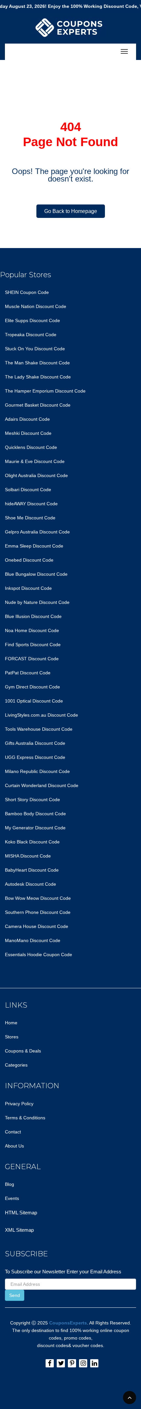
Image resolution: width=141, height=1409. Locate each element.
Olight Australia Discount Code (36, 475)
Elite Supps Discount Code (32, 320)
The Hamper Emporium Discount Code (45, 391)
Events (12, 1198)
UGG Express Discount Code (35, 757)
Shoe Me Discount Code (30, 517)
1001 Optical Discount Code (34, 701)
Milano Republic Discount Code (37, 771)
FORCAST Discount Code (32, 658)
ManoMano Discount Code (32, 940)
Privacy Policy (19, 1103)
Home (11, 1022)
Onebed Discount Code (29, 560)
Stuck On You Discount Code (35, 348)
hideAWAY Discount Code (31, 503)
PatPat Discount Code (27, 672)
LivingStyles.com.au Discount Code (41, 715)
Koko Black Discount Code (32, 841)
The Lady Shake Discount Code (38, 376)
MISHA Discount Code (28, 856)
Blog (9, 1184)
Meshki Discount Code (28, 433)
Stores (11, 1036)
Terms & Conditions (25, 1117)
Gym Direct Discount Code (32, 686)
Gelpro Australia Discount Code (37, 531)
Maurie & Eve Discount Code (35, 461)
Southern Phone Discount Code (37, 912)
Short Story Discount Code (32, 799)
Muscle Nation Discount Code (35, 306)
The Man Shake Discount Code (37, 362)
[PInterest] (72, 1363)
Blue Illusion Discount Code (33, 616)
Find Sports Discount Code (33, 644)
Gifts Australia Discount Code (35, 743)
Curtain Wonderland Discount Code (41, 785)
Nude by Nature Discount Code (37, 602)
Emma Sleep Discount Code (34, 546)
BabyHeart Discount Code (32, 870)
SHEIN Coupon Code (27, 292)
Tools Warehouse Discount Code (38, 729)
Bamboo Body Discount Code (35, 813)
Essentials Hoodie (23, 954)
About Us (14, 1145)
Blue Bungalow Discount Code (36, 574)
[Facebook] (50, 1363)
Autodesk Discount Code (30, 884)
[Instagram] (83, 1363)
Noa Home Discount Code (32, 630)
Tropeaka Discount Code (30, 334)
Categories (16, 1065)
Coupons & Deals (23, 1050)
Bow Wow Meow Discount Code (38, 898)
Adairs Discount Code (27, 419)
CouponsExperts (68, 1322)
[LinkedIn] (94, 1363)
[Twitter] (61, 1363)
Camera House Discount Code (36, 926)
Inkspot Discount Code (28, 588)
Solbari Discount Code (28, 489)
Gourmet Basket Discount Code (37, 405)
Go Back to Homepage (70, 211)
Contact (13, 1131)
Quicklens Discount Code (31, 447)
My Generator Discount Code (35, 827)
